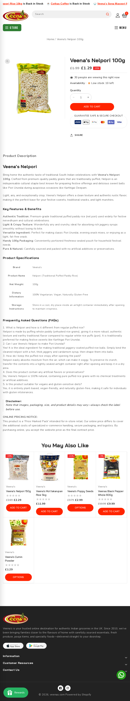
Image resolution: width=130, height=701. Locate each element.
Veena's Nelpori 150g (18, 491)
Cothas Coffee (47, 3)
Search (107, 14)
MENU (122, 28)
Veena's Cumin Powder (13, 558)
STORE (14, 28)
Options (80, 507)
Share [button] (79, 135)
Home (50, 39)
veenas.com (57, 694)
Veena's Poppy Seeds (80, 491)
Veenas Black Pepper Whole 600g (111, 493)
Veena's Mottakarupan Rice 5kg (49, 493)
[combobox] (72, 14)
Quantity (75, 90)
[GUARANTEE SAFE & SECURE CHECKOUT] (98, 122)
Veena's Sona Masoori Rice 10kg (105, 3)
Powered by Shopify (78, 694)
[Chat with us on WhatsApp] (121, 675)
